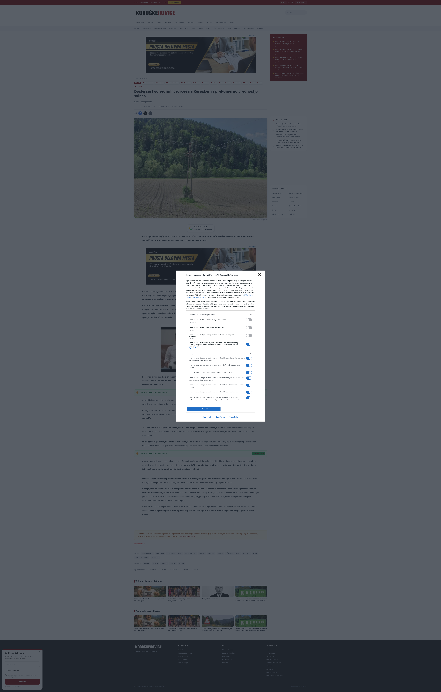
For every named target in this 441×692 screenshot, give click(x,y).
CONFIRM (204, 409)
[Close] (260, 275)
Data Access (220, 417)
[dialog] (220, 346)
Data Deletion (207, 417)
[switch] (249, 319)
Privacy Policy (234, 417)
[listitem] (220, 314)
